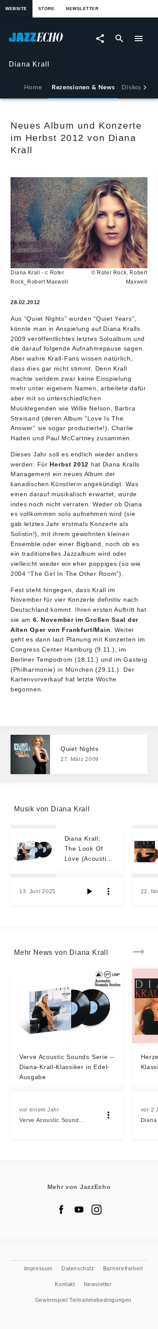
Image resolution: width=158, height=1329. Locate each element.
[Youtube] (79, 1209)
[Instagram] (96, 1209)
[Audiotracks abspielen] (89, 891)
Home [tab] (33, 87)
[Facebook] (61, 1209)
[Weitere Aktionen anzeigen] (108, 891)
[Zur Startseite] (44, 41)
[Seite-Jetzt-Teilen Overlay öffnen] (100, 38)
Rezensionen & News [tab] (83, 87)
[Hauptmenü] (138, 38)
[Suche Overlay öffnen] (119, 38)
